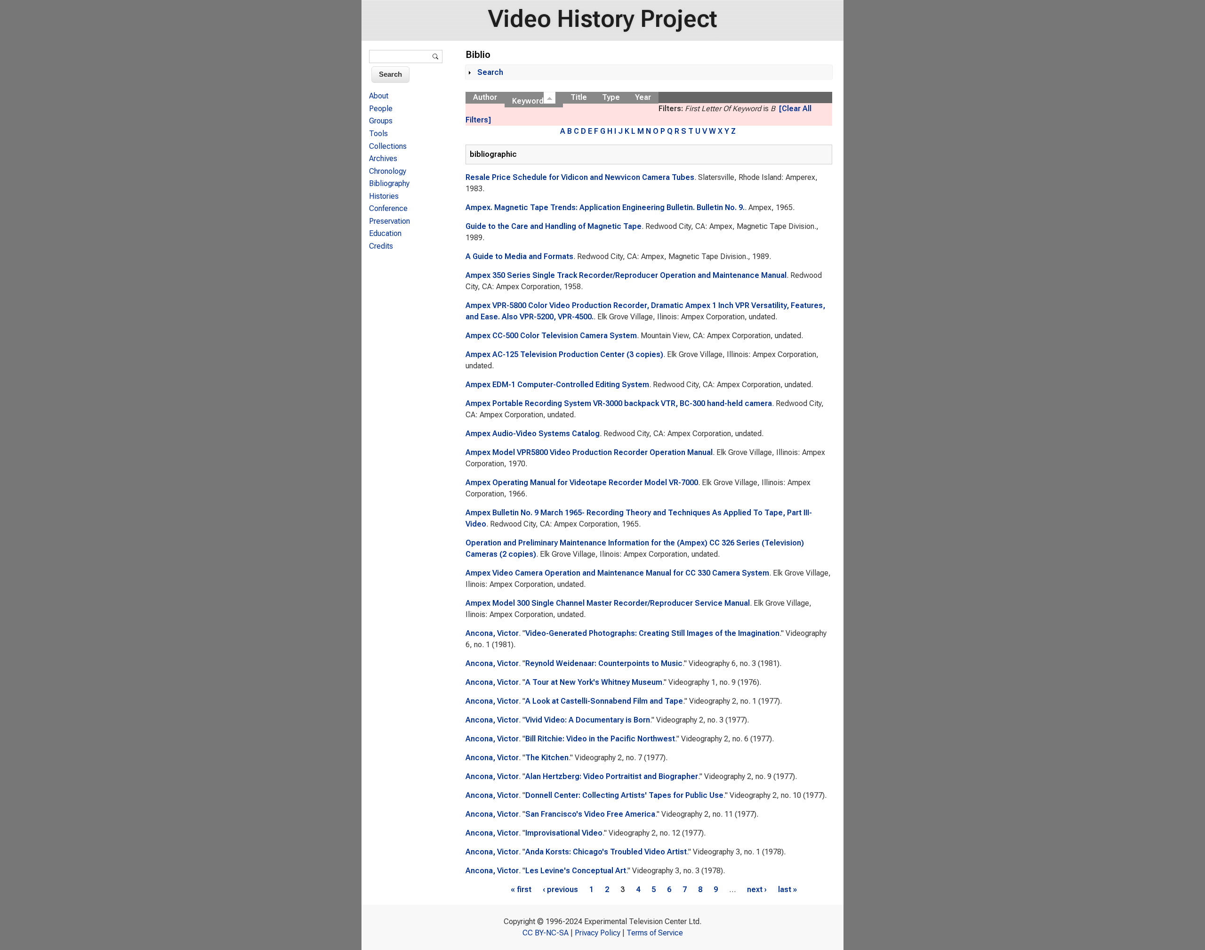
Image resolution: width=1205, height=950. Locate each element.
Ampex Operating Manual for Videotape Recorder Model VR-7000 (582, 482)
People (381, 108)
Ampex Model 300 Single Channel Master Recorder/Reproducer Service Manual (608, 603)
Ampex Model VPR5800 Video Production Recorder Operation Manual (589, 452)
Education (385, 233)
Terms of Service (655, 932)
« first (521, 889)
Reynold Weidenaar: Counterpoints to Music (604, 663)
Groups (381, 120)
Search (490, 72)
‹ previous (560, 889)
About (378, 95)
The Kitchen (547, 757)
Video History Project (602, 18)
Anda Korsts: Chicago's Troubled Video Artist (606, 851)
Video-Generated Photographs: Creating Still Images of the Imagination (652, 633)
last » (787, 889)
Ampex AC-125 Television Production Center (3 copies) (564, 354)
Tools (378, 133)
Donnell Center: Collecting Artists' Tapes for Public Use (624, 795)
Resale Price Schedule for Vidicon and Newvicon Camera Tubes (580, 177)
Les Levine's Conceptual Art (575, 870)
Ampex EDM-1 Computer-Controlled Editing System (557, 384)
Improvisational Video (563, 832)
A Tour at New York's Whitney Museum (593, 682)
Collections (388, 146)
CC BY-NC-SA (545, 932)
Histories (384, 196)
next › (757, 889)
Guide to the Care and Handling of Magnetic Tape (554, 226)
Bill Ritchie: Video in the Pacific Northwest (600, 738)
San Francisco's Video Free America (590, 814)
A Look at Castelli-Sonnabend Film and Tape (604, 701)
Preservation (389, 221)
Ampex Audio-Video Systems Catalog (533, 433)
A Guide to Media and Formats (519, 256)
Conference (388, 208)
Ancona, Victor (492, 633)
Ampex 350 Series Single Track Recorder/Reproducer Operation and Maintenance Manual (626, 275)
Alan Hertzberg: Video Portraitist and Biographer (611, 776)
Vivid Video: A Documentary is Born (587, 719)
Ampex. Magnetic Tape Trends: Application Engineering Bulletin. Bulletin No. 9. (605, 207)
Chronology (387, 171)
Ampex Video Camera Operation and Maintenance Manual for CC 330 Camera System (617, 572)
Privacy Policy (597, 932)
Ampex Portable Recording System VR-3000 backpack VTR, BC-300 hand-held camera (619, 403)
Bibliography (389, 183)
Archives (383, 158)
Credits (381, 246)
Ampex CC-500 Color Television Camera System (551, 335)
